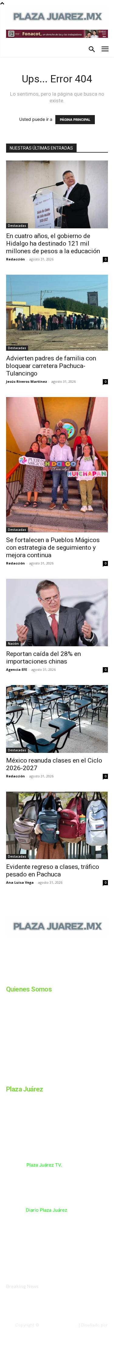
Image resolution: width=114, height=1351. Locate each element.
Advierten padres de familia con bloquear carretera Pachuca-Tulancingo (51, 366)
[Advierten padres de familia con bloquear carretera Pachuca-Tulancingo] (57, 313)
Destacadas (17, 226)
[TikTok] (54, 978)
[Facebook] (8, 978)
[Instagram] (24, 978)
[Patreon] (39, 978)
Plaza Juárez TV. (44, 1165)
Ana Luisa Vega (20, 882)
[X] (69, 978)
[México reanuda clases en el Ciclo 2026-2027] (57, 719)
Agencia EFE (16, 669)
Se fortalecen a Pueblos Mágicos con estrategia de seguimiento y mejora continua (53, 547)
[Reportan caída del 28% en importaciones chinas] (57, 612)
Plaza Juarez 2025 (58, 1325)
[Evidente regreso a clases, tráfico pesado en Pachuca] (57, 825)
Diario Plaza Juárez (46, 1210)
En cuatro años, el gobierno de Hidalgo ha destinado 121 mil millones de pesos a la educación (53, 243)
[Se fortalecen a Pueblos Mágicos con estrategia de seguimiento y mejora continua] (57, 464)
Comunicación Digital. (87, 1330)
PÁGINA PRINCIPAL (75, 120)
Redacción (15, 259)
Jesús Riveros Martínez (26, 381)
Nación (13, 643)
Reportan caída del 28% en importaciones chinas (43, 657)
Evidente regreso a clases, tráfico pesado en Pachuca (52, 870)
